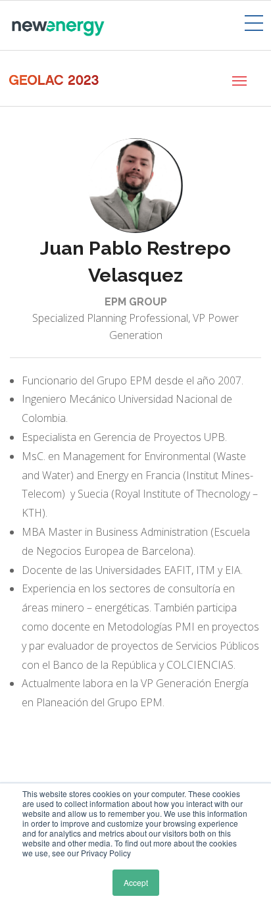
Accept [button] (136, 882)
